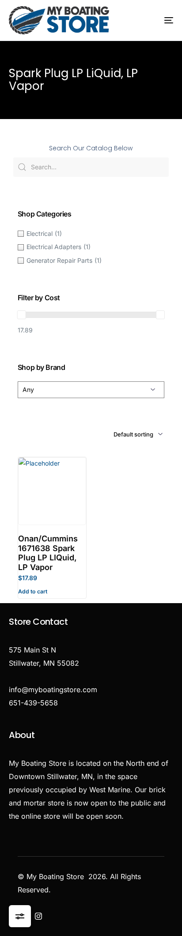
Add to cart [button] (32, 591)
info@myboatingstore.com (53, 689)
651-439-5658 (33, 702)
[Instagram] (38, 916)
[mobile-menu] (159, 20)
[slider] (21, 314)
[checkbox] (91, 233)
